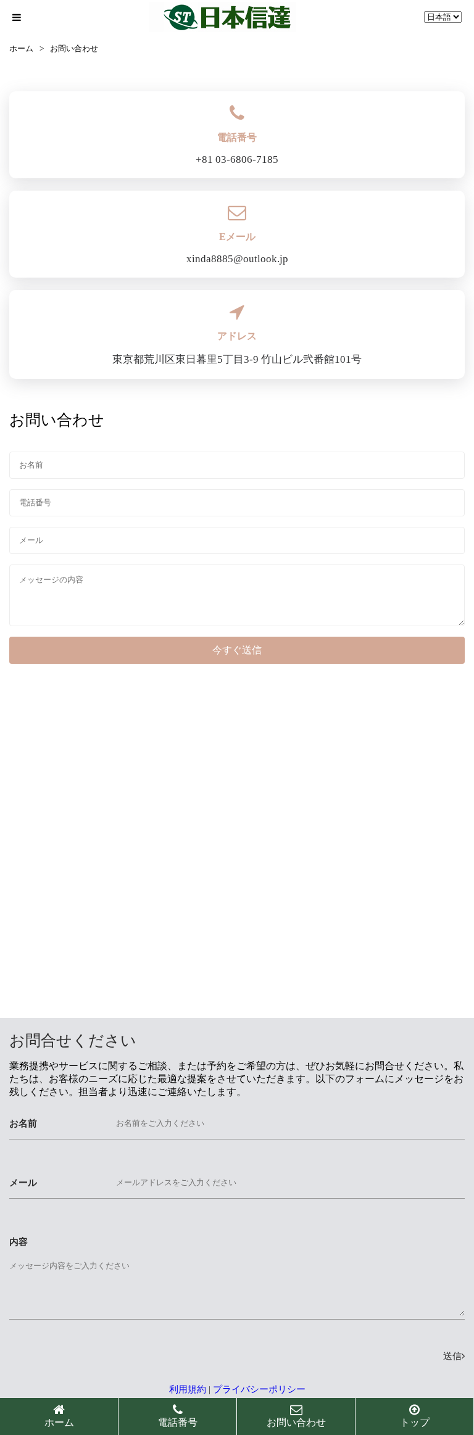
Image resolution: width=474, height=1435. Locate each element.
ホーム (21, 48)
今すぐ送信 (237, 650)
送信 (452, 1356)
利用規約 (187, 1389)
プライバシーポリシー (259, 1389)
